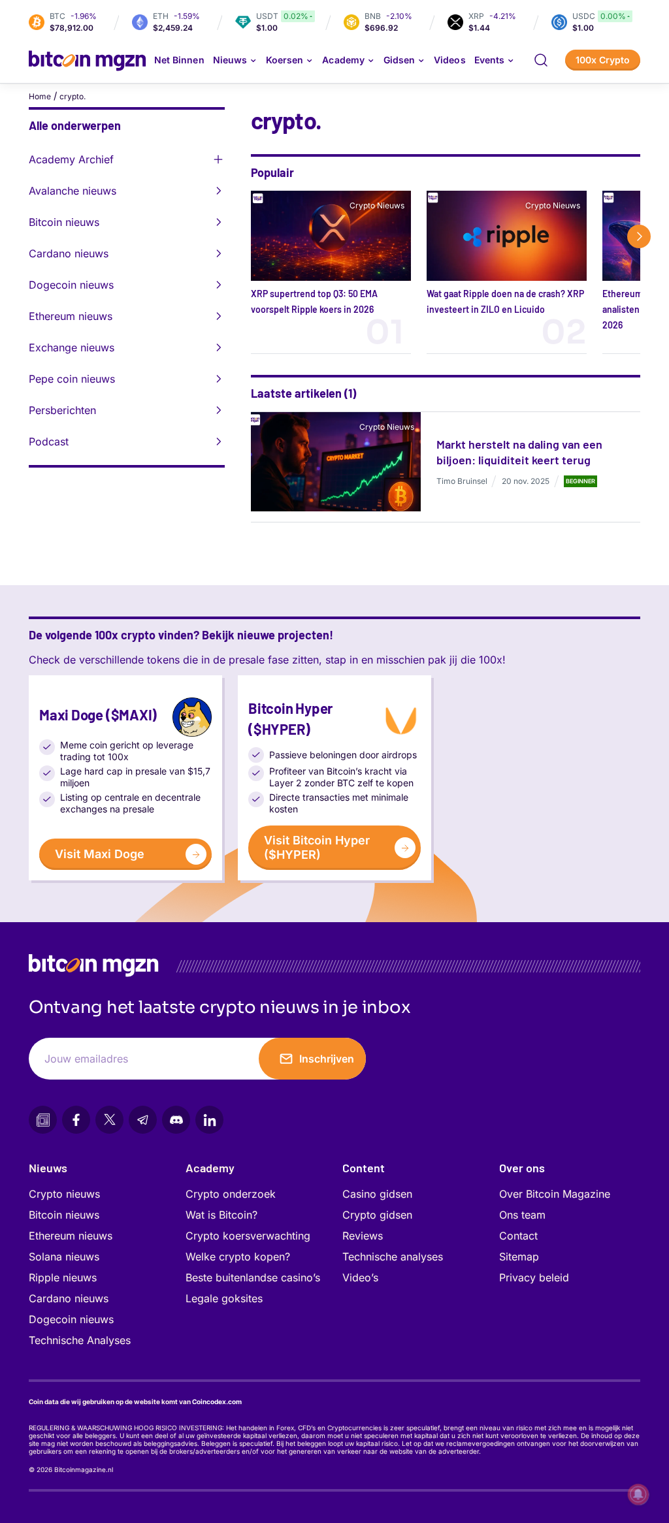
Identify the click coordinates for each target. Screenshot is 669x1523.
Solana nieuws (64, 1256)
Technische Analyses (80, 1340)
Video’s (360, 1277)
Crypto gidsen (377, 1214)
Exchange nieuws (71, 347)
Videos (449, 59)
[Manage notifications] (638, 1494)
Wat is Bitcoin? (221, 1214)
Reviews (362, 1235)
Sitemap (519, 1256)
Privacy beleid (534, 1277)
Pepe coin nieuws (72, 378)
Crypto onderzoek (231, 1193)
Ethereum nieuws (70, 316)
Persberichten (62, 410)
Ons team (522, 1214)
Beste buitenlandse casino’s (253, 1277)
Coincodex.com (217, 1401)
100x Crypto (603, 59)
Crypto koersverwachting (248, 1235)
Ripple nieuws (63, 1277)
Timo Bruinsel (461, 481)
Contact (518, 1235)
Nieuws (48, 1168)
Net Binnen (179, 59)
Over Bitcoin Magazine (554, 1193)
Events (489, 59)
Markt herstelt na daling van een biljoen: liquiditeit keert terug (519, 452)
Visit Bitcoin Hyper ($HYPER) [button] (317, 847)
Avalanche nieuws (72, 190)
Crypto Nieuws (377, 205)
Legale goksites (224, 1298)
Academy (343, 59)
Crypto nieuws (64, 1193)
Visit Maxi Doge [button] (99, 854)
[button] (541, 60)
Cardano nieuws (68, 253)
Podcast (49, 441)
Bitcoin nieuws (64, 222)
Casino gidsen (377, 1193)
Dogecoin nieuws (71, 284)
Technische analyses (392, 1256)
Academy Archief (71, 159)
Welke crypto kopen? (238, 1256)
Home (40, 96)
